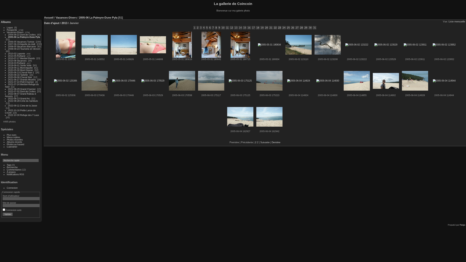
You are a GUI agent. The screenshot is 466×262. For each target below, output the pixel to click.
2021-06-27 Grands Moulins (22, 79)
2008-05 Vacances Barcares (22, 46)
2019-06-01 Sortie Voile (19, 65)
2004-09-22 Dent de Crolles (22, 34)
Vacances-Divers (15, 32)
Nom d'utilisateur (11, 196)
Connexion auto (13, 210)
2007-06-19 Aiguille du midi (21, 44)
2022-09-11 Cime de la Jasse (22, 105)
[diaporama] (446, 16)
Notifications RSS (15, 174)
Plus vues (11, 135)
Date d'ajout (51, 23)
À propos (11, 172)
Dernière (276, 142)
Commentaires (14, 169)
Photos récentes (15, 139)
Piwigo (462, 225)
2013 (64, 23)
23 (279, 27)
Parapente (12, 30)
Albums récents (14, 142)
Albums (6, 21)
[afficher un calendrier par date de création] (457, 16)
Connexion (12, 188)
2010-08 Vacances (17, 60)
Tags (9, 165)
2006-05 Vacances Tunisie (21, 42)
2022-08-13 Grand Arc (19, 98)
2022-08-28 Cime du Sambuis (23, 101)
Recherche (12, 167)
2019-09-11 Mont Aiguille (20, 68)
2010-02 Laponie (16, 53)
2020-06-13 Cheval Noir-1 (21, 72)
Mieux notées (13, 137)
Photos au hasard (15, 144)
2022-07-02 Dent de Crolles (22, 91)
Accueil (49, 17)
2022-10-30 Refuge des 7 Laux (23, 115)
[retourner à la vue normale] (452, 16)
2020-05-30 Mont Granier (20, 70)
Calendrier (12, 147)
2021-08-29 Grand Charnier (22, 89)
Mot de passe (9, 203)
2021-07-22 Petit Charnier (21, 82)
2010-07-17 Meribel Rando (21, 58)
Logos (10, 27)
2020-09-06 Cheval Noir (20, 77)
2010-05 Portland (16, 56)
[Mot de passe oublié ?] (36, 215)
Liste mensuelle (457, 21)
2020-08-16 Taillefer (18, 75)
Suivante (265, 142)
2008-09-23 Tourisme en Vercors (24, 49)
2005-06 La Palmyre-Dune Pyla (24, 37)
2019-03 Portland (16, 63)
